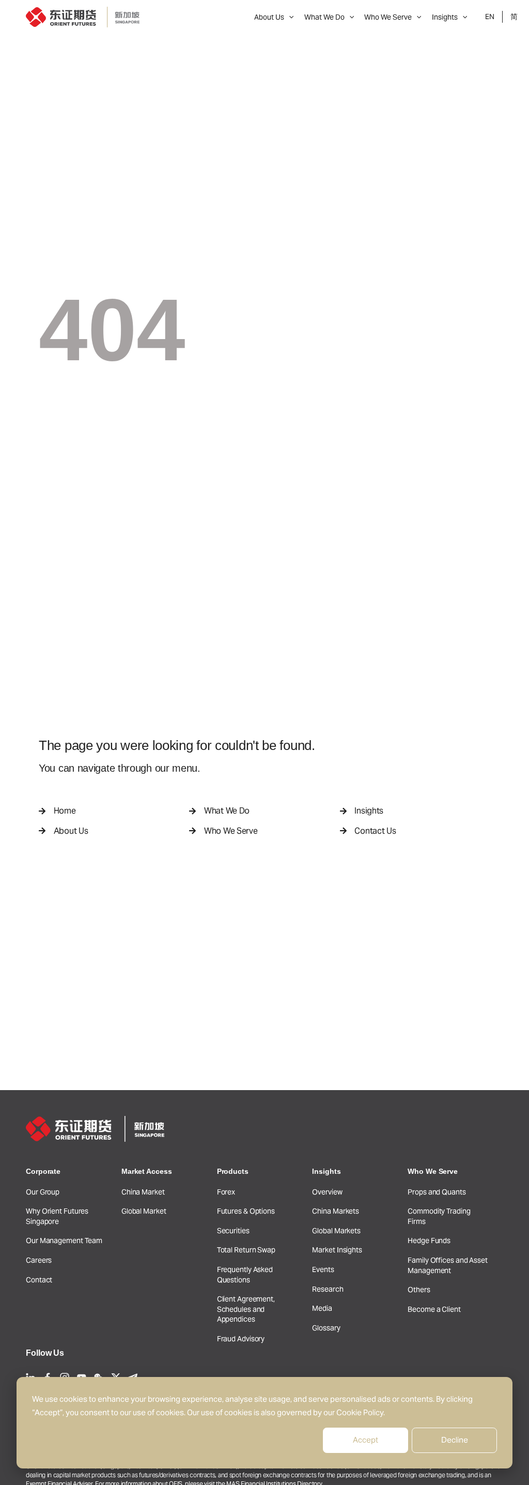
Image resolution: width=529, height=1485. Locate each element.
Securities (233, 1230)
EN (489, 16)
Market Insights (337, 1249)
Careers (39, 1260)
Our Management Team (64, 1240)
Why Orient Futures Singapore (57, 1216)
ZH (513, 17)
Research (327, 1289)
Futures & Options (246, 1211)
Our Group (42, 1192)
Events (323, 1269)
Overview (327, 1192)
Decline (454, 1440)
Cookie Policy (359, 1412)
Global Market (143, 1211)
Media (322, 1308)
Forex (226, 1192)
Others (419, 1289)
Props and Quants (436, 1192)
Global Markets (336, 1230)
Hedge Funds (429, 1240)
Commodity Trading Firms (439, 1216)
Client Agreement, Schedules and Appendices (246, 1309)
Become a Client (434, 1309)
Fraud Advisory (241, 1338)
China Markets (335, 1211)
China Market (143, 1192)
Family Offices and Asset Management (448, 1265)
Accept (365, 1440)
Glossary (326, 1328)
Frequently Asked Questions (245, 1274)
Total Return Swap (246, 1249)
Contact (39, 1279)
